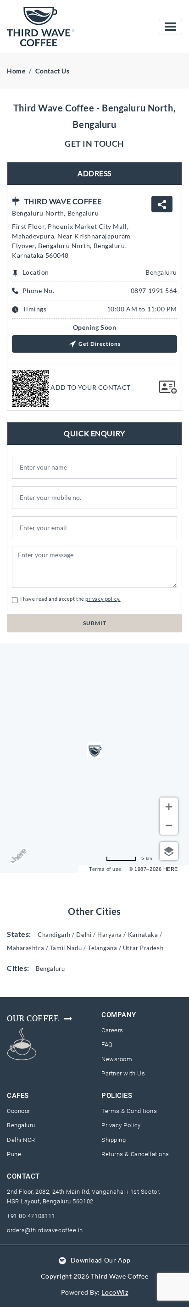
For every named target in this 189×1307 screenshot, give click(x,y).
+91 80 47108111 (31, 1216)
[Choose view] (169, 851)
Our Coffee (33, 1018)
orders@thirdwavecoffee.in (45, 1230)
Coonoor (18, 1111)
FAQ (107, 1044)
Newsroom (116, 1059)
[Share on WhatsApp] (161, 204)
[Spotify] (62, 1260)
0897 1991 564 (154, 290)
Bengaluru (21, 1125)
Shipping (113, 1139)
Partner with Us (123, 1073)
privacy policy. (102, 599)
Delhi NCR (21, 1139)
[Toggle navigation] (170, 26)
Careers (112, 1030)
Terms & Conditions (129, 1111)
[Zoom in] (169, 806)
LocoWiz (114, 1292)
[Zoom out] (169, 825)
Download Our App (101, 1260)
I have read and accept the (69, 599)
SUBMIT (94, 623)
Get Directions (99, 343)
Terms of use (105, 869)
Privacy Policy (121, 1125)
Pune (14, 1154)
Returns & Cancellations (135, 1154)
